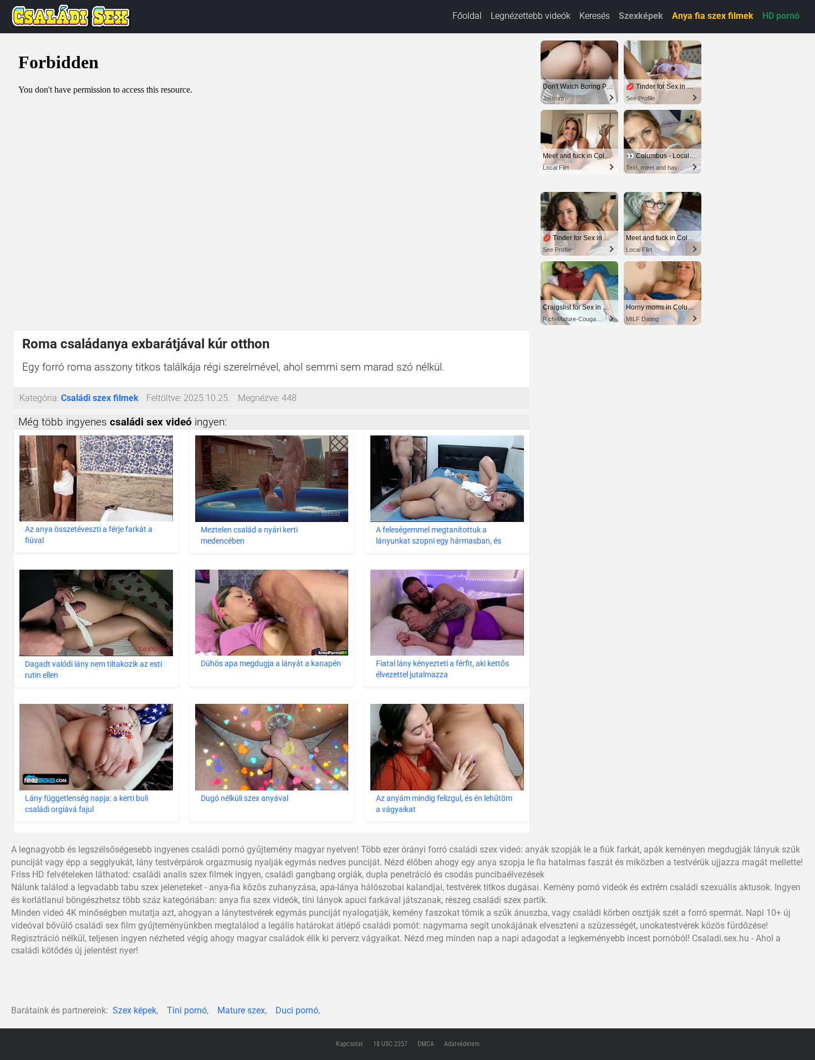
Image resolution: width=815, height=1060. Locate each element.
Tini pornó (187, 1010)
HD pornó (780, 16)
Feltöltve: (163, 398)
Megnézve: (258, 398)
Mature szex (241, 1010)
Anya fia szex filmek (712, 16)
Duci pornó (297, 1010)
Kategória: (39, 398)
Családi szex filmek (100, 398)
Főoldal (467, 16)
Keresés (594, 16)
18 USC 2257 (390, 1044)
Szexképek (641, 16)
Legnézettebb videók (530, 16)
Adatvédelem (462, 1044)
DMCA (425, 1044)
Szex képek (134, 1010)
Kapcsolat (349, 1044)
